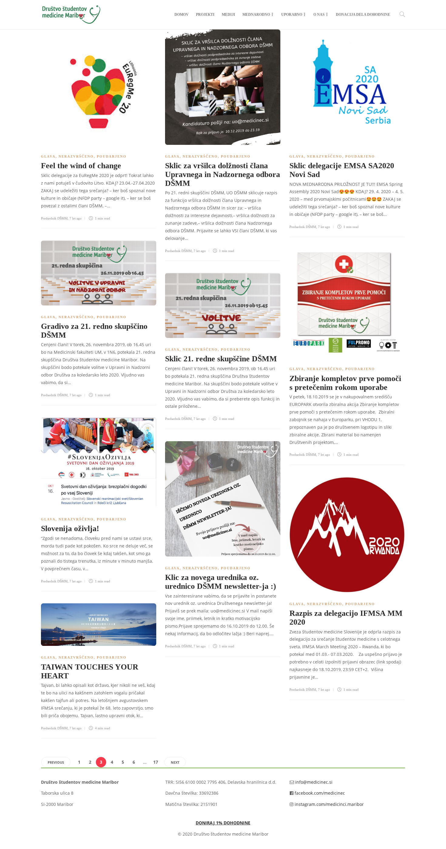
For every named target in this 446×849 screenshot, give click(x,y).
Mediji (228, 14)
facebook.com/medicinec (320, 793)
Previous (56, 762)
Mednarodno (256, 14)
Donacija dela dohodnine (363, 14)
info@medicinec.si (314, 782)
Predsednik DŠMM (54, 218)
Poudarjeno (112, 156)
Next (175, 762)
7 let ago (75, 218)
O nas (319, 14)
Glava (48, 156)
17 (155, 762)
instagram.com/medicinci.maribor (329, 804)
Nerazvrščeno (76, 156)
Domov (181, 14)
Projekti (205, 14)
